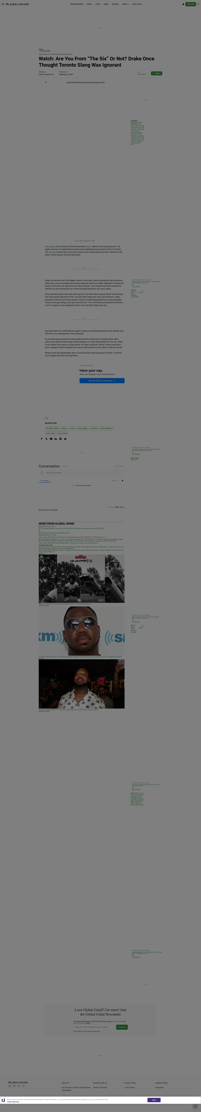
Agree (154, 1100)
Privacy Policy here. (13, 1101)
